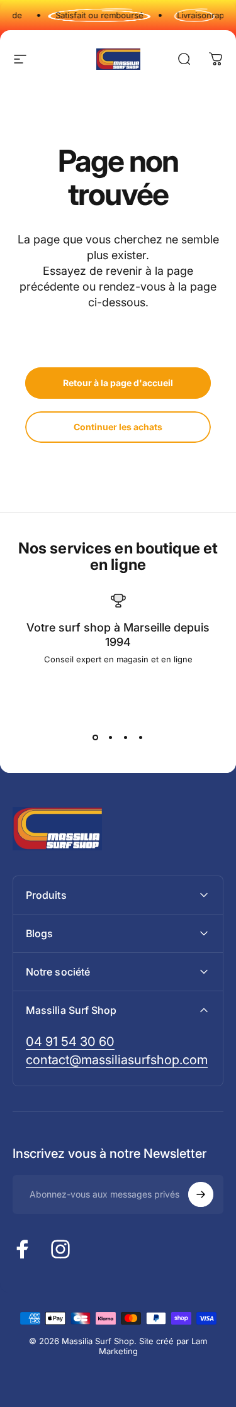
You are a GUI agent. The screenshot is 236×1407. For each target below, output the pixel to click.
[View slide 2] (110, 737)
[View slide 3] (125, 737)
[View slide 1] (95, 737)
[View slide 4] (141, 737)
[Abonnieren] (200, 1194)
